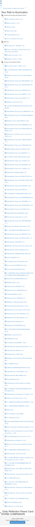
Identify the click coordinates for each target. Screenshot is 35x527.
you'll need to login (24, 520)
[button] (1, 1)
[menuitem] (1, 4)
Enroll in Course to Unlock (17, 522)
